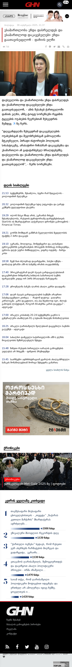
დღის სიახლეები (16, 185)
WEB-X (58, 654)
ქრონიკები (12, 448)
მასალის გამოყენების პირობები (23, 624)
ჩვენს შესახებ (13, 619)
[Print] (68, 46)
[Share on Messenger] (50, 46)
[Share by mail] (59, 46)
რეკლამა (11, 629)
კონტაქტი (11, 633)
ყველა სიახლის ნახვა (57, 370)
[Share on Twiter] (54, 46)
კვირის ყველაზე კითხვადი (25, 501)
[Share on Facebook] (45, 46)
